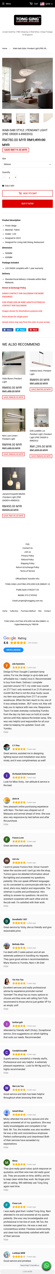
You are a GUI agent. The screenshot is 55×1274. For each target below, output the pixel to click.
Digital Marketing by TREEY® (26, 624)
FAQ (27, 544)
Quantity (6, 172)
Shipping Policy (27, 563)
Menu (8, 4)
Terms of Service (27, 571)
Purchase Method (28, 611)
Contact (47, 611)
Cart (36, 4)
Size (4, 158)
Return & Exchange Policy (27, 567)
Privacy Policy (27, 556)
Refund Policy (27, 559)
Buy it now (28, 203)
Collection (14, 611)
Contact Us (27, 548)
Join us (27, 552)
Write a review (13, 650)
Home (4, 48)
